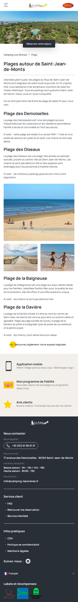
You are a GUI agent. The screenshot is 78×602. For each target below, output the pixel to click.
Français (13, 573)
